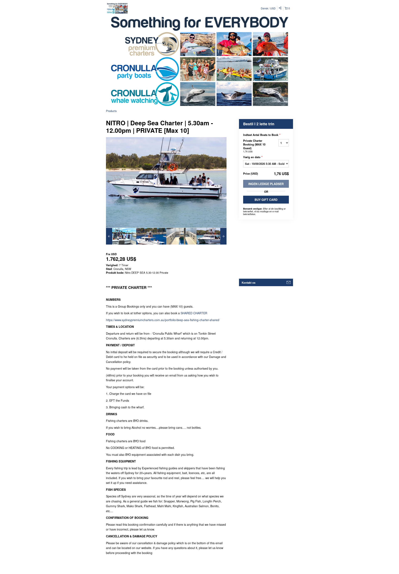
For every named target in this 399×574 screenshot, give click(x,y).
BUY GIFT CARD (266, 200)
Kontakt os (248, 283)
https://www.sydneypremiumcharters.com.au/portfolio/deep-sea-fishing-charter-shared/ (163, 320)
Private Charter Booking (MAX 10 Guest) (254, 146)
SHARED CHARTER (194, 313)
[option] (121, 236)
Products (111, 111)
